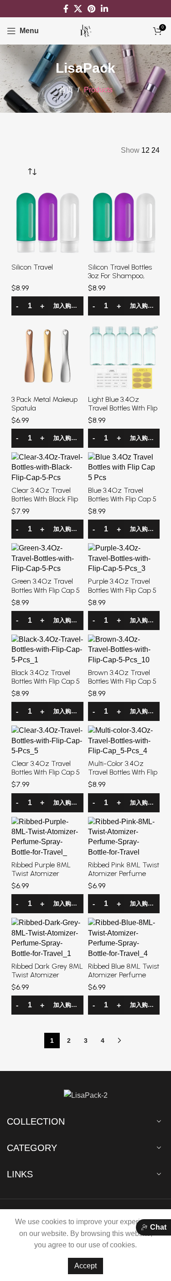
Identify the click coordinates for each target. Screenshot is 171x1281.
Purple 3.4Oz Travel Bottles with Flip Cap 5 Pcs (122, 590)
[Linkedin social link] (104, 8)
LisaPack (85, 67)
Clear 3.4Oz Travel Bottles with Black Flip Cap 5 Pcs (44, 499)
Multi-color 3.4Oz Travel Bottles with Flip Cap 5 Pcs (122, 772)
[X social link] (78, 8)
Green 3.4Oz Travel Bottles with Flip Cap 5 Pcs (45, 590)
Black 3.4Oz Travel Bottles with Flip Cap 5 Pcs (45, 681)
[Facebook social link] (66, 8)
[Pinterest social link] (91, 8)
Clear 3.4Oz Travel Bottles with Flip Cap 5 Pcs (45, 772)
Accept (85, 1266)
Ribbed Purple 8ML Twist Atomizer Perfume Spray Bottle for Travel (44, 878)
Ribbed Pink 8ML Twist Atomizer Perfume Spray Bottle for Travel (123, 873)
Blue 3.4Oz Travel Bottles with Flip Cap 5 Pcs (122, 499)
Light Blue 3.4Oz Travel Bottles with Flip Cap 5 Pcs (122, 408)
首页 (67, 90)
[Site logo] (85, 30)
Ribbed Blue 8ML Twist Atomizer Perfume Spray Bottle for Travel (123, 975)
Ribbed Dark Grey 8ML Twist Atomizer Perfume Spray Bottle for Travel (47, 979)
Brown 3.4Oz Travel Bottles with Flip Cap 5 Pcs (122, 681)
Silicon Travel (32, 267)
